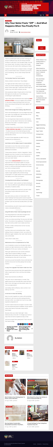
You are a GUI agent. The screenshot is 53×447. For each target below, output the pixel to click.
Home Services (8, 20)
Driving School (39, 134)
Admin (13, 30)
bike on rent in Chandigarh (27, 10)
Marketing (38, 174)
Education (38, 137)
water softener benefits (26, 6)
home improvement (41, 162)
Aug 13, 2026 (30, 356)
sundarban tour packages (27, 5)
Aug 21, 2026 (15, 356)
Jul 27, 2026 (32, 426)
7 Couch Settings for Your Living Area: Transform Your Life (41, 91)
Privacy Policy (45, 444)
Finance (38, 146)
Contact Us (39, 444)
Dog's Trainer (39, 131)
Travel (37, 195)
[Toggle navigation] (40, 15)
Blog (37, 115)
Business (38, 119)
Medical (38, 177)
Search (39, 40)
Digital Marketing (40, 128)
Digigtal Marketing (40, 125)
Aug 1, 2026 (14, 367)
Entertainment (40, 140)
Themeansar (8, 444)
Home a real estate (41, 158)
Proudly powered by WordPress (11, 443)
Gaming (38, 152)
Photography (39, 180)
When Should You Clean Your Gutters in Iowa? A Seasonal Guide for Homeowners (41, 72)
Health (37, 155)
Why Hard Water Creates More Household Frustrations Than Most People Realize (41, 82)
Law (37, 168)
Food (37, 149)
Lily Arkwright (34, 6)
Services (38, 186)
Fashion (38, 143)
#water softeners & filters (25, 32)
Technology (39, 192)
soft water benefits (37, 5)
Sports (37, 189)
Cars (37, 122)
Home (34, 444)
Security (38, 183)
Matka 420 (36, 8)
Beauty (38, 112)
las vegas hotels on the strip (27, 8)
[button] (43, 15)
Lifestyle (38, 171)
